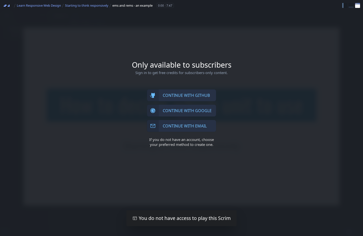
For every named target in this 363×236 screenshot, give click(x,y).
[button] (345, 5)
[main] (181, 118)
